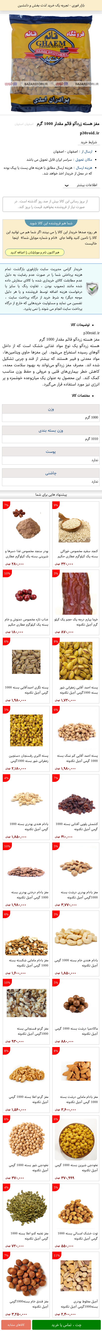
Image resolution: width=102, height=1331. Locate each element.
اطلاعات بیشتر (80, 185)
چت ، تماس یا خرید (66, 1325)
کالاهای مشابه (16, 1324)
